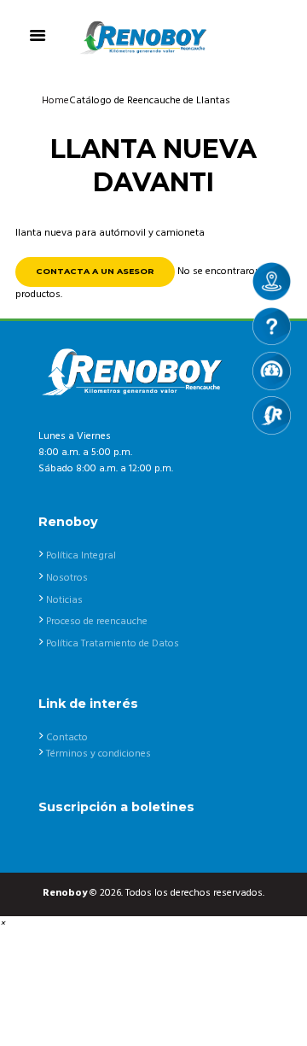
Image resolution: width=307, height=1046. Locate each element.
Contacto (67, 737)
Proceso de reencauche (97, 621)
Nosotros (67, 578)
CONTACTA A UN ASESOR (95, 271)
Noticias (64, 600)
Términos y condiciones (98, 754)
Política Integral (81, 555)
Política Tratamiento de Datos (112, 643)
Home (55, 100)
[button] (2, 923)
